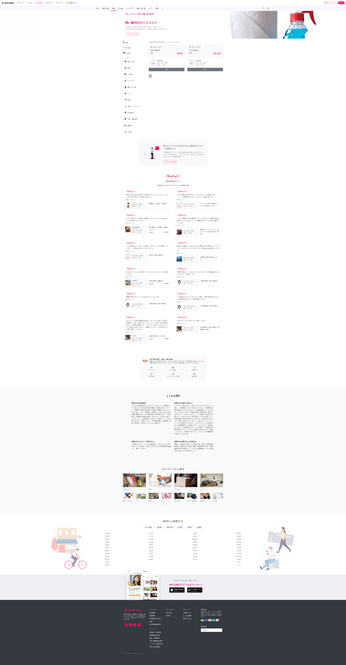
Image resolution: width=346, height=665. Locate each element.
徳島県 (195, 556)
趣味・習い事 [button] (141, 8)
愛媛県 (239, 533)
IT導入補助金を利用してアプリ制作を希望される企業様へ (155, 643)
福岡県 (239, 539)
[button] (327, 2)
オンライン (238, 565)
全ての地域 (148, 527)
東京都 (159, 527)
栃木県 (107, 556)
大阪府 (189, 527)
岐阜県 (151, 548)
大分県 (239, 550)
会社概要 (152, 613)
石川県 (151, 536)
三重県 (151, 556)
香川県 (195, 559)
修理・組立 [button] (105, 8)
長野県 (151, 545)
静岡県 (151, 550)
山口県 (195, 553)
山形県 (107, 548)
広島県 (195, 550)
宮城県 (107, 542)
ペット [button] (150, 8)
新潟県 (107, 565)
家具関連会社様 (154, 635)
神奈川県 (170, 527)
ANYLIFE (169, 613)
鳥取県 (195, 542)
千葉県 (107, 562)
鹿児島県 (239, 556)
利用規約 (152, 615)
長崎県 (239, 545)
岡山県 (195, 548)
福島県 (107, 550)
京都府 (199, 527)
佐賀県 (239, 542)
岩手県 (107, 539)
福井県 (151, 539)
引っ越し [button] (121, 8)
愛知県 (151, 553)
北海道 (107, 533)
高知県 (239, 536)
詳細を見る (196, 363)
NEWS (168, 615)
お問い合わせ (187, 618)
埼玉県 (180, 527)
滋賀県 (151, 559)
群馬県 (107, 559)
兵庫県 (195, 533)
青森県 (107, 536)
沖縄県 (239, 559)
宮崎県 (239, 553)
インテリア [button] (130, 8)
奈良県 (195, 536)
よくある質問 (187, 615)
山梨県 (151, 542)
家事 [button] (113, 8)
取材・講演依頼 (154, 638)
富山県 (151, 533)
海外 (238, 562)
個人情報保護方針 (155, 624)
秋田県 (107, 545)
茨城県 (107, 553)
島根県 (195, 545)
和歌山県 (195, 539)
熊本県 (239, 548)
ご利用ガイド (187, 613)
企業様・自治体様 (155, 632)
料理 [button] (157, 8)
